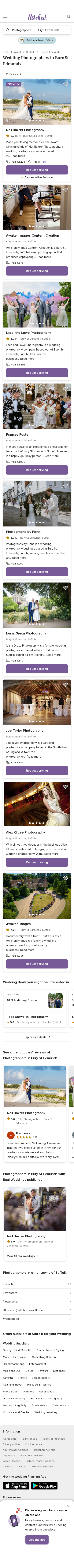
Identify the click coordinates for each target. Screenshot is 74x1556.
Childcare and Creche (16, 1412)
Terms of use (29, 1438)
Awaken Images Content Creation (32, 235)
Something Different (44, 1357)
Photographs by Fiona (23, 532)
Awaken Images (18, 924)
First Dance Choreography (46, 1398)
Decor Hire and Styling (50, 1350)
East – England (12, 52)
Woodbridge (11, 1319)
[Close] (68, 1506)
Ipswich (8, 1284)
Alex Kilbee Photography (25, 832)
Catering (8, 1377)
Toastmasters (39, 1405)
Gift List (22, 1466)
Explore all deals (35, 1037)
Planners (29, 1391)
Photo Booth (10, 1391)
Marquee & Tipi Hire (39, 1384)
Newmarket (10, 1301)
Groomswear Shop (14, 1398)
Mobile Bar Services (15, 1357)
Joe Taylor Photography (24, 730)
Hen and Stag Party (14, 1405)
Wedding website (42, 1466)
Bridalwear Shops (13, 1364)
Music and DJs (11, 1371)
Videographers (41, 1377)
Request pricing (37, 170)
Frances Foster (18, 434)
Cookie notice (33, 1444)
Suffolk (30, 52)
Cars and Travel (12, 1384)
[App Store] (16, 1488)
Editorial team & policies (40, 1461)
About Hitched (11, 1461)
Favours (43, 1371)
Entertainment (37, 1364)
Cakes (29, 1371)
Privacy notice (11, 1444)
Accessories (46, 1391)
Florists (22, 1377)
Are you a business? (32, 1455)
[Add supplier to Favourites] (65, 84)
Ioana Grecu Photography (26, 633)
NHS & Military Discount (23, 1000)
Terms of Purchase (54, 1438)
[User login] (68, 17)
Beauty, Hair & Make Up (17, 1350)
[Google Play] (44, 1488)
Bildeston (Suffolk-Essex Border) (24, 1310)
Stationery (59, 1371)
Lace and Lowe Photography (28, 333)
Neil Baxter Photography (25, 130)
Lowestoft (10, 1293)
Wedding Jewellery (46, 1412)
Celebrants (59, 1405)
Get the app (37, 1540)
